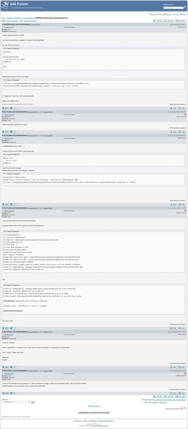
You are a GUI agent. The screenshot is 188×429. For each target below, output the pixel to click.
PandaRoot (17, 18)
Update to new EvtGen (159, 402)
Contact (77, 421)
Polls (21, 21)
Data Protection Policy (106, 421)
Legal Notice (93, 421)
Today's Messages (12, 21)
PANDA (9, 18)
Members (169, 14)
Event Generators (28, 18)
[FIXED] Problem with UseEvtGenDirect (17, 24)
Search (154, 14)
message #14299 (32, 370)
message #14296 (32, 135)
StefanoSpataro (9, 115)
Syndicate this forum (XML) (172, 408)
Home (184, 14)
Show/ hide (16, 48)
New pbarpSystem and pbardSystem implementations (169, 400)
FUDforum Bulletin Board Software (99, 425)
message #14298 (32, 332)
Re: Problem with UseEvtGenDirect (15, 112)
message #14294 (35, 24)
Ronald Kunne (8, 27)
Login (177, 14)
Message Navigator (31, 21)
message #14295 (32, 112)
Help (161, 14)
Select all (9, 48)
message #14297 (32, 208)
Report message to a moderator (178, 104)
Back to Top (94, 406)
